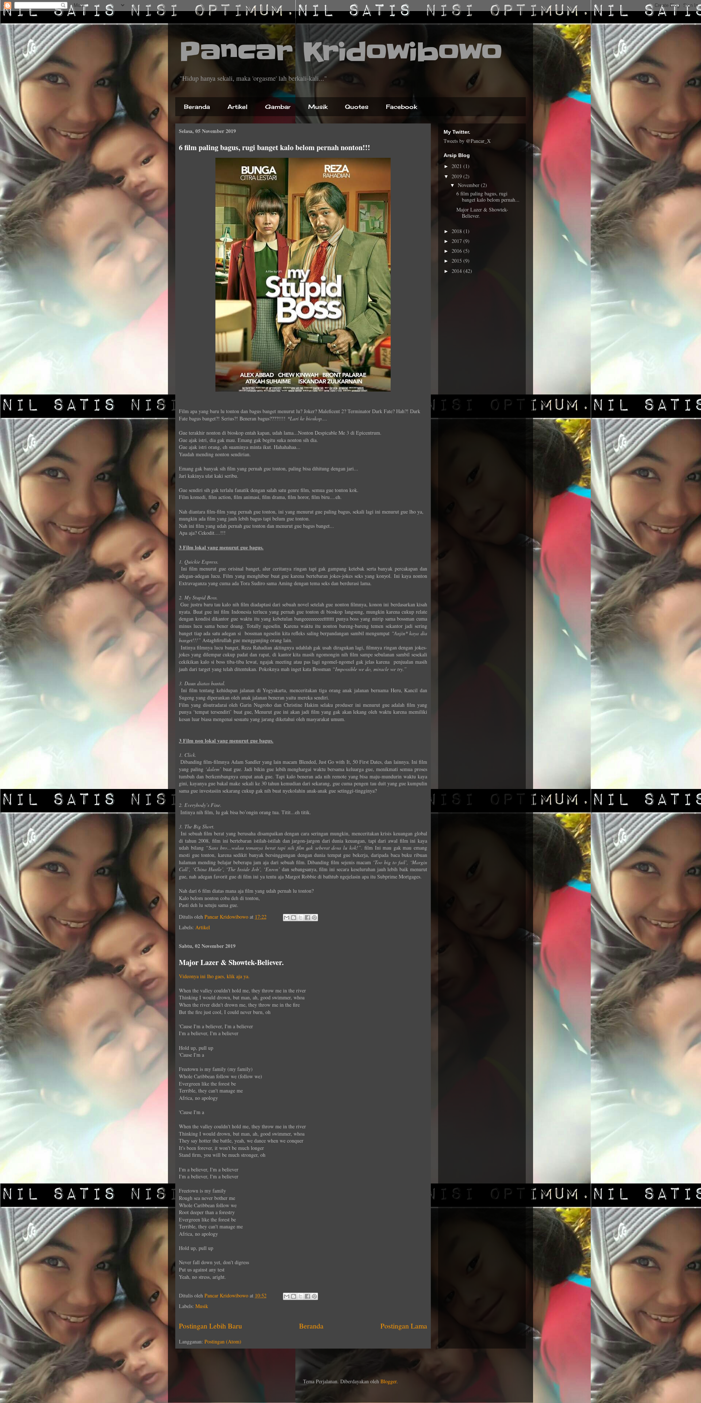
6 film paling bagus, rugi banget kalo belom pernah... (488, 196)
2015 (457, 260)
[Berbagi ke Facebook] (307, 917)
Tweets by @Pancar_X (467, 140)
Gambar (278, 106)
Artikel (237, 106)
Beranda (197, 106)
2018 (457, 231)
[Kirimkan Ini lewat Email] (286, 917)
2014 (457, 270)
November (469, 185)
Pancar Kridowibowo (340, 52)
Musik (317, 106)
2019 (457, 176)
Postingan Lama (403, 1326)
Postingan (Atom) (222, 1341)
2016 (457, 250)
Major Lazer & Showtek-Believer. (231, 962)
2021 (457, 166)
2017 (457, 240)
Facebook (401, 106)
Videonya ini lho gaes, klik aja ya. (214, 976)
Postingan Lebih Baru (210, 1326)
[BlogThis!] (293, 917)
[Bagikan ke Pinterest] (314, 917)
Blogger (388, 1381)
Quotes (356, 106)
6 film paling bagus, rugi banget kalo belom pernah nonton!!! (274, 147)
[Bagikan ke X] (300, 917)
